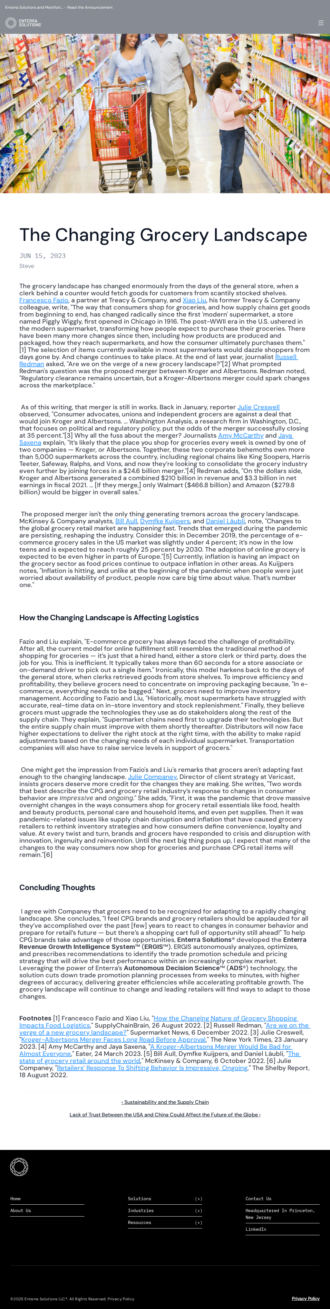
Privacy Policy (306, 1298)
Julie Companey (152, 777)
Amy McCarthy (241, 435)
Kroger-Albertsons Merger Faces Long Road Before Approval (113, 1039)
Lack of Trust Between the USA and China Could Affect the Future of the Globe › (165, 1114)
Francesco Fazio (43, 300)
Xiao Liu (194, 300)
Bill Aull (126, 521)
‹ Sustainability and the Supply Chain (165, 1102)
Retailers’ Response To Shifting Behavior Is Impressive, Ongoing (152, 1068)
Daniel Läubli (225, 521)
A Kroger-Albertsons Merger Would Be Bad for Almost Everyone (156, 1050)
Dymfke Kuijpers (165, 521)
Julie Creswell (259, 407)
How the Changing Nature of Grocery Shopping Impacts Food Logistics (158, 1021)
